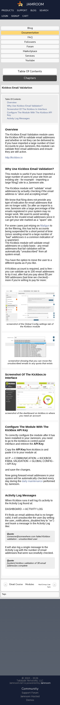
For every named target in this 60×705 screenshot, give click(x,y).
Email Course (16, 584)
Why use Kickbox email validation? (25, 105)
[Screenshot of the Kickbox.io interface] (30, 396)
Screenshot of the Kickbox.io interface (27, 109)
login (5, 16)
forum (30, 46)
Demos (30, 700)
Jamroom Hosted (30, 696)
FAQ (30, 37)
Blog (33, 10)
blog (30, 28)
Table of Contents (30, 71)
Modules (29, 584)
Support (22, 10)
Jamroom (46, 683)
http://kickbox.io (14, 157)
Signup (15, 16)
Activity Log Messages (18, 118)
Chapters (30, 78)
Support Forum (30, 692)
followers (30, 42)
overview (11, 102)
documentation (30, 32)
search (44, 10)
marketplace (30, 51)
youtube (30, 60)
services (30, 56)
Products (8, 10)
